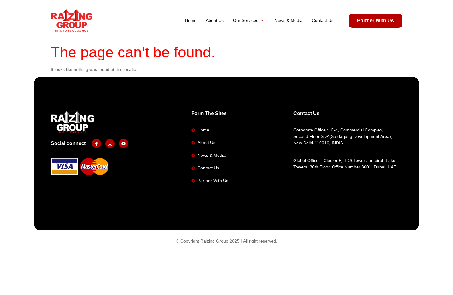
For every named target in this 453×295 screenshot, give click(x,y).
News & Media (289, 20)
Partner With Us (375, 20)
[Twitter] (110, 143)
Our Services (245, 20)
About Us (215, 20)
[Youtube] (123, 143)
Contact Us (322, 20)
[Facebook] (96, 143)
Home (191, 20)
